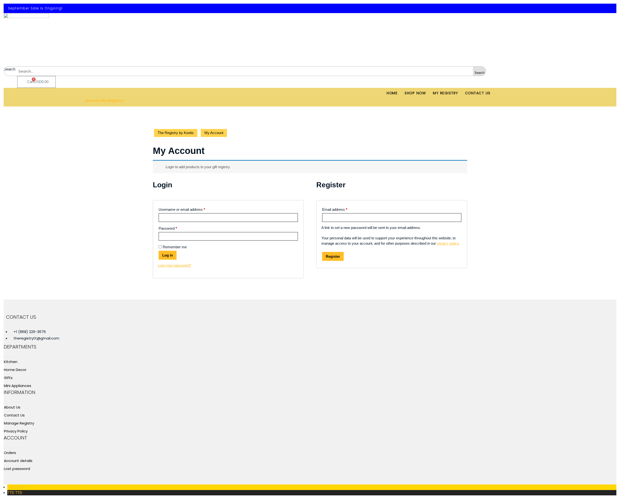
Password (168, 228)
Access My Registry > (105, 100)
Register (333, 256)
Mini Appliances (17, 385)
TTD (14, 493)
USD (15, 487)
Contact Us (14, 415)
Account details (18, 460)
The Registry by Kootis (176, 133)
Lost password (17, 468)
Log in (167, 255)
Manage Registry (19, 423)
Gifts (8, 377)
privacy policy (447, 243)
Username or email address (182, 209)
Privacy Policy (16, 431)
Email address (334, 209)
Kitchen (10, 361)
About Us (12, 407)
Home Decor (15, 369)
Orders (10, 452)
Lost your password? (174, 265)
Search (9, 69)
